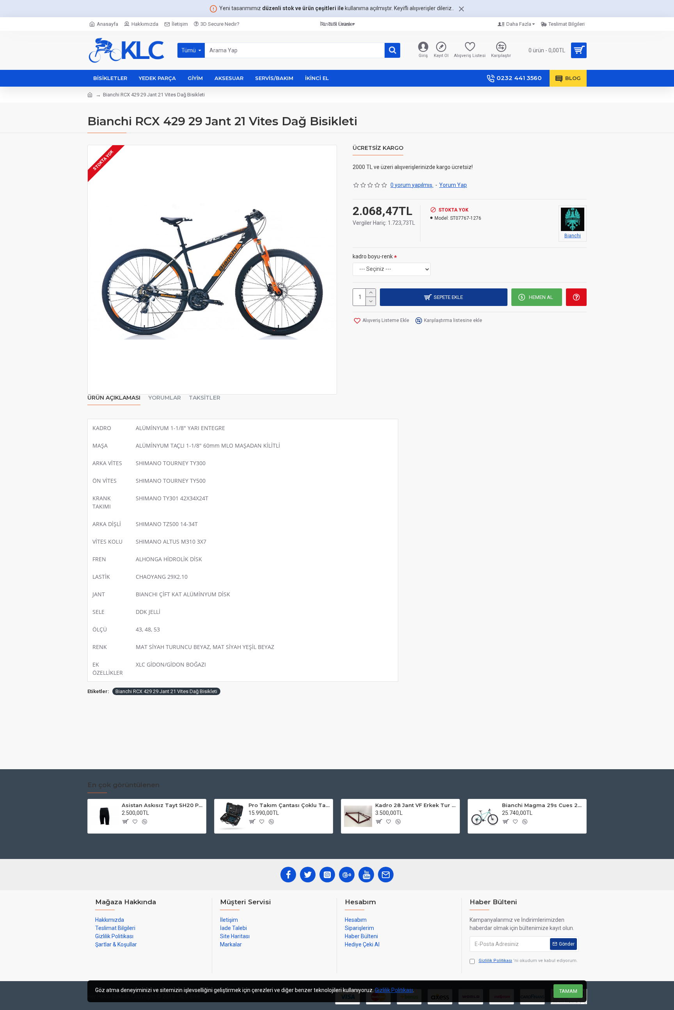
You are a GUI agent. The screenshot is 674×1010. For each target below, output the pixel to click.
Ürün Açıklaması (113, 398)
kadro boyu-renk (373, 256)
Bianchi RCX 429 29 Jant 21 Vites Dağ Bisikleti (166, 691)
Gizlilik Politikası (394, 990)
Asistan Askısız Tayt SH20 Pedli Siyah (162, 805)
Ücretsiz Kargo (378, 148)
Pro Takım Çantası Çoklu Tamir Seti (289, 805)
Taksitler (204, 398)
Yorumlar (164, 398)
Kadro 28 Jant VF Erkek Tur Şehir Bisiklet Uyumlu (416, 805)
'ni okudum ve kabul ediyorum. (528, 960)
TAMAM (568, 991)
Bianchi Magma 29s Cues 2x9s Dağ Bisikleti (543, 805)
